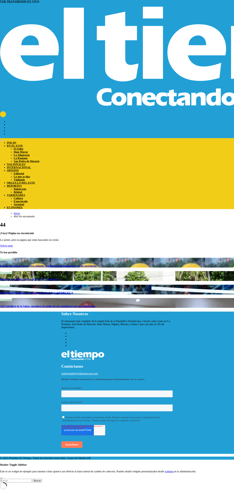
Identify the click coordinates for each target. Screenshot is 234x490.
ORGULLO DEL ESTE (21, 182)
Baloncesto (20, 188)
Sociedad (19, 204)
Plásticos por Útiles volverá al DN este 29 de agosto (29, 279)
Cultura (18, 198)
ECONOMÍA (15, 207)
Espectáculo (21, 201)
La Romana (21, 158)
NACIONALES (16, 164)
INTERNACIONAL (19, 167)
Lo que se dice (22, 176)
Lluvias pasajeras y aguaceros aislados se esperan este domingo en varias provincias (48, 265)
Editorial (19, 173)
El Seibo (18, 148)
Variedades (6, 299)
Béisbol (18, 192)
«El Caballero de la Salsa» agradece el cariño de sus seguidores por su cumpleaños (47, 306)
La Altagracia (22, 155)
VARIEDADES (16, 195)
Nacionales (6, 259)
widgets (169, 471)
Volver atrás (6, 245)
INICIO (11, 142)
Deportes (5, 286)
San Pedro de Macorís (26, 161)
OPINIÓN (13, 170)
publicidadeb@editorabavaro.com (79, 373)
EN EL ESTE (15, 145)
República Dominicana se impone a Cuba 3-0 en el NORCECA (36, 292)
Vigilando (19, 179)
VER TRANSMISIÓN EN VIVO (19, 1)
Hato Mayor (21, 151)
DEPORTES (14, 185)
